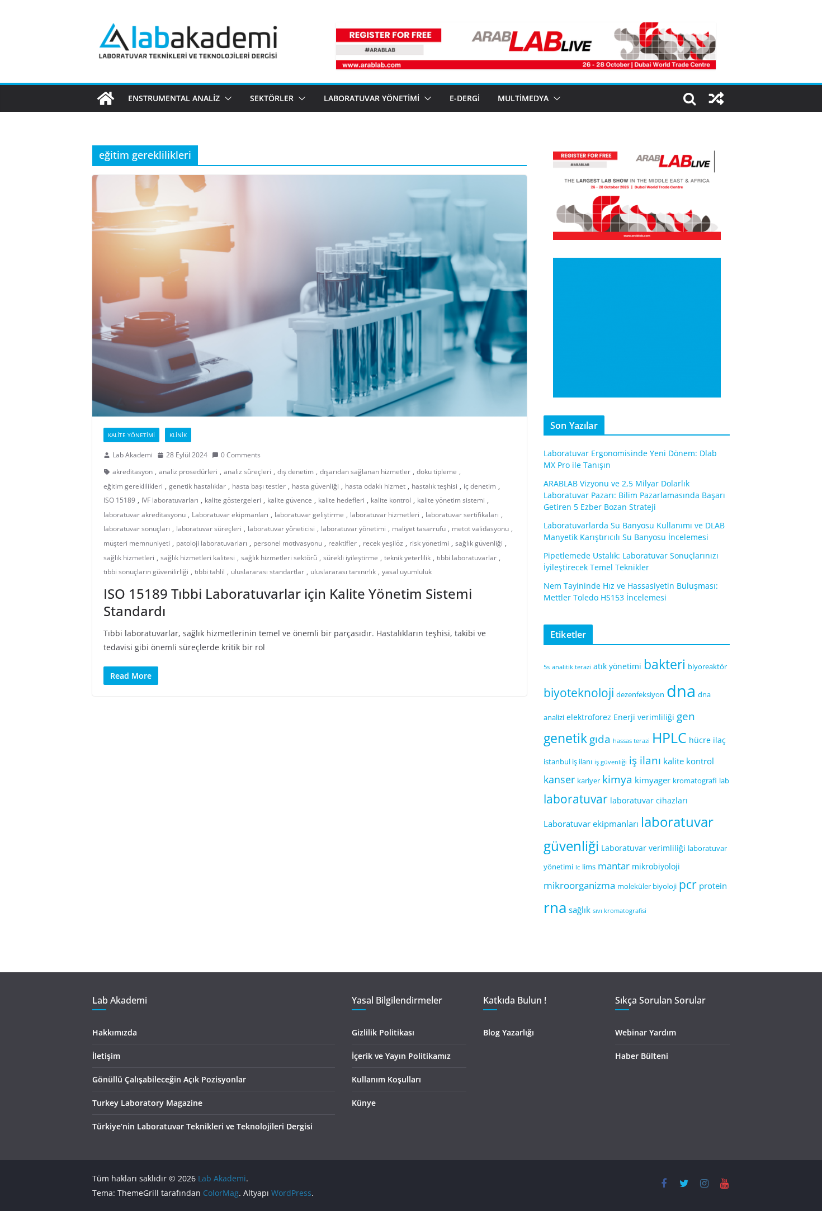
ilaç (719, 740)
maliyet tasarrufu (419, 528)
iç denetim (480, 486)
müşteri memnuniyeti (136, 543)
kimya (617, 779)
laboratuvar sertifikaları (462, 514)
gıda (600, 738)
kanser (559, 779)
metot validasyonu (480, 528)
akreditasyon (132, 471)
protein (713, 885)
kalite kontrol (391, 500)
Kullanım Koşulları (386, 1079)
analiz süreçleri (247, 471)
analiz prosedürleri (188, 471)
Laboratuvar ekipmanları (230, 514)
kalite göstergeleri (233, 500)
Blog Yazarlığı (508, 1032)
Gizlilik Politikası (383, 1032)
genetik (565, 738)
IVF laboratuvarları (170, 500)
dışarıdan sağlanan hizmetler (365, 471)
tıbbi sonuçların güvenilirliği (145, 571)
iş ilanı (645, 760)
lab (724, 781)
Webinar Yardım (645, 1032)
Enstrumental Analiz (174, 98)
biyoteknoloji (579, 693)
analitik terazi (571, 667)
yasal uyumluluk (407, 571)
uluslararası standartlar (267, 571)
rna (555, 907)
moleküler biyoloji (647, 886)
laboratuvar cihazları (649, 800)
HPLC (669, 738)
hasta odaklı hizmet (375, 486)
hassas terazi (631, 741)
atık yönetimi (617, 666)
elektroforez (588, 717)
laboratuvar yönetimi (353, 528)
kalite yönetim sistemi (451, 500)
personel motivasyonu (287, 543)
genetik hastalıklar (197, 486)
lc (577, 867)
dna (681, 691)
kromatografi (695, 781)
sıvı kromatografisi (619, 911)
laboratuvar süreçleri (209, 528)
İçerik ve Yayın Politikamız (401, 1056)
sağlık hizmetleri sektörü (279, 557)
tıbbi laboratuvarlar (467, 557)
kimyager (652, 780)
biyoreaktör (707, 666)
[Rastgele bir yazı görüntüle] (716, 98)
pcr (688, 884)
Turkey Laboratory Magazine (147, 1103)
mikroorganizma (579, 885)
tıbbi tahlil (210, 571)
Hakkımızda (114, 1032)
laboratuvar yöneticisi (281, 528)
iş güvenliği (610, 762)
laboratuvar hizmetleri (384, 514)
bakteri (665, 664)
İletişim (106, 1056)
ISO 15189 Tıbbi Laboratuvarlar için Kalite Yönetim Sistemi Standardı (287, 602)
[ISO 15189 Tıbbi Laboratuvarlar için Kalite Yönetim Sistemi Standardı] (309, 296)
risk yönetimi (429, 543)
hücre (700, 740)
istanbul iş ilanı (568, 762)
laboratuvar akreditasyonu (144, 514)
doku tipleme (437, 471)
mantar (614, 865)
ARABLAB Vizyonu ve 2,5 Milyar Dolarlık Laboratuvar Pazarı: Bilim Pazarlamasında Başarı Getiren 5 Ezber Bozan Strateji (634, 495)
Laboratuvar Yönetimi (371, 98)
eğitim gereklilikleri (133, 486)
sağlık (579, 909)
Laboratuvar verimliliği (643, 848)
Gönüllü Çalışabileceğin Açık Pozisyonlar (169, 1079)
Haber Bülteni (641, 1056)
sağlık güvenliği (479, 543)
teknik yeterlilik (407, 557)
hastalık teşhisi (434, 486)
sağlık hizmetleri (128, 557)
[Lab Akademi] (105, 98)
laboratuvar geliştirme (309, 514)
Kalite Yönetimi (131, 435)
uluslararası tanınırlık (343, 571)
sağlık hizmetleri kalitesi (197, 557)
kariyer (588, 781)
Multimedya (523, 98)
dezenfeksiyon (640, 694)
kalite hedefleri (341, 500)
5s (547, 667)
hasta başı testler (259, 486)
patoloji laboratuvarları (211, 543)
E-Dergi (465, 98)
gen (686, 715)
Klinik (178, 435)
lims (589, 867)
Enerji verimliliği (643, 717)
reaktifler (342, 543)
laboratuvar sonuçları (136, 528)
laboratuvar (576, 799)
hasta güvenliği (315, 486)
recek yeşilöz (383, 543)
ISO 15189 (119, 500)
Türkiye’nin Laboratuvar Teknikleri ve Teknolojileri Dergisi (202, 1126)
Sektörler (272, 98)
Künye (364, 1103)
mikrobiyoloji (656, 866)
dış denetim (295, 471)
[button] (226, 98)
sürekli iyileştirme (350, 557)
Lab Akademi (132, 455)
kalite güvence (289, 500)
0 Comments (241, 455)
